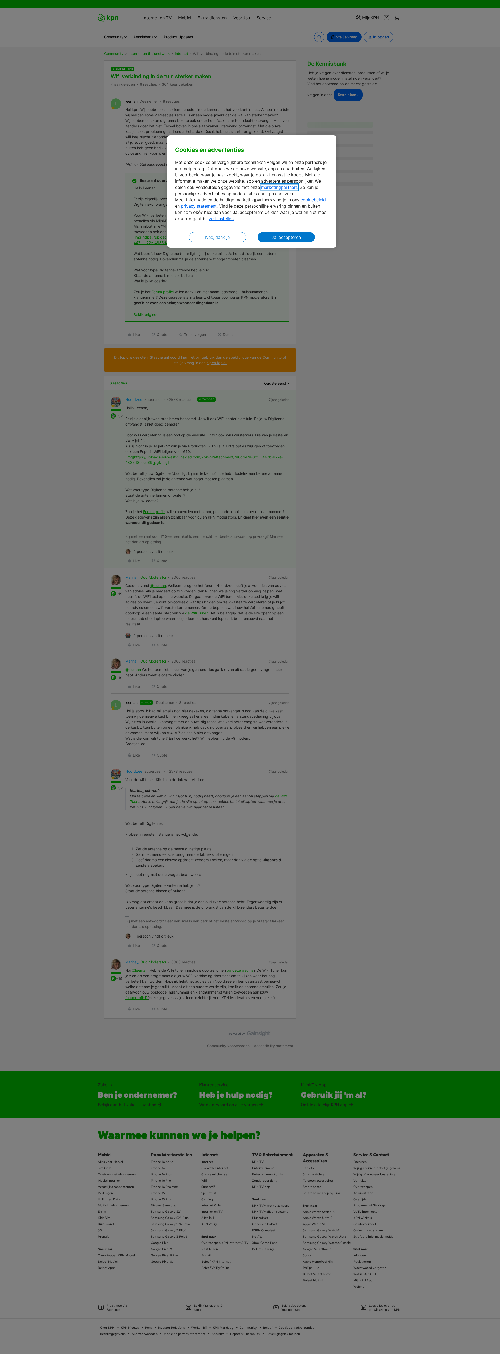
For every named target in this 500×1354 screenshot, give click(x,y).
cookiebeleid (313, 199)
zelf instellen (221, 218)
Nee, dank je (217, 237)
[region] (251, 191)
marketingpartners (279, 187)
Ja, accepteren (286, 237)
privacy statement (199, 206)
